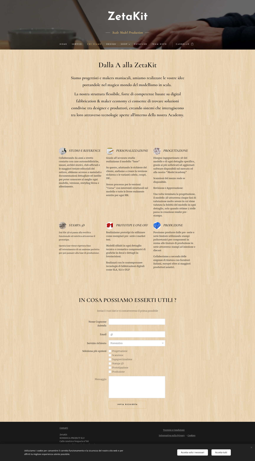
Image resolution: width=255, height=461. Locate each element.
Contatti (64, 428)
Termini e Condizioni (174, 430)
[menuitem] (65, 44)
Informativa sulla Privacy (172, 435)
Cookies (191, 435)
